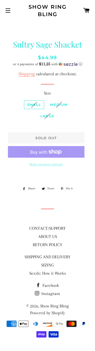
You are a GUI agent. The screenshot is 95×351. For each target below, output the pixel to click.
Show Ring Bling (47, 10)
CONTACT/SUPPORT (47, 228)
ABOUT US (47, 236)
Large (47, 116)
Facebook (50, 285)
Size (47, 93)
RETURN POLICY (47, 244)
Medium (59, 104)
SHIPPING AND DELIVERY (47, 256)
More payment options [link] (46, 164)
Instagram (50, 293)
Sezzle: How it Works (47, 273)
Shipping (26, 73)
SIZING (47, 265)
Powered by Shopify (47, 312)
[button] (47, 64)
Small (34, 104)
